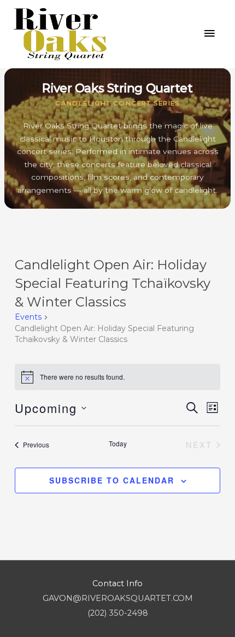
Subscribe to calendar (111, 480)
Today (118, 443)
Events (28, 317)
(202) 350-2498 (117, 613)
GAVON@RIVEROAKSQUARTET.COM (118, 598)
